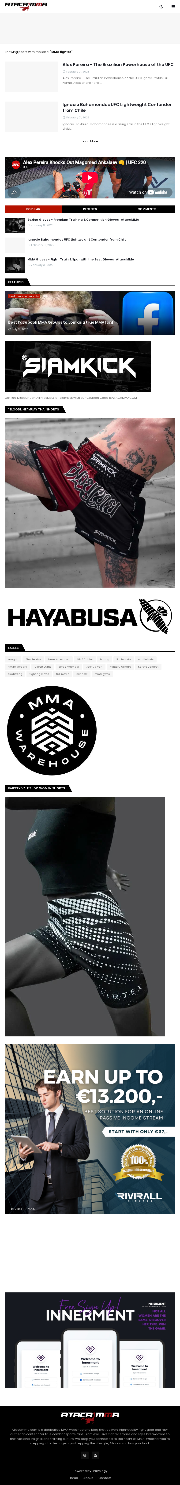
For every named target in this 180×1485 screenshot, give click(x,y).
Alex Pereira (33, 659)
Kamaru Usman (120, 667)
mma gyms (102, 674)
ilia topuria (123, 659)
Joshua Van (94, 667)
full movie (62, 674)
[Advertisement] (90, 28)
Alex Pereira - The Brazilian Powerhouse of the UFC (118, 64)
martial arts (146, 659)
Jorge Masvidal (69, 667)
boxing (104, 659)
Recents (90, 209)
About (88, 1478)
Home (73, 1478)
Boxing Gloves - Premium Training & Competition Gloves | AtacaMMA (83, 220)
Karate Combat (148, 667)
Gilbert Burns (42, 667)
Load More (90, 141)
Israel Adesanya (59, 659)
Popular (33, 209)
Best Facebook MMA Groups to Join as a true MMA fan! (60, 322)
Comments (147, 209)
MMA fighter (85, 659)
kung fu (13, 659)
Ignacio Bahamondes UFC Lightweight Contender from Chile (117, 107)
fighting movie (39, 674)
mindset (81, 674)
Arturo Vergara (17, 667)
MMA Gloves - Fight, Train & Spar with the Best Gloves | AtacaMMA (80, 259)
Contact (105, 1478)
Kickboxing (15, 674)
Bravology (99, 1471)
